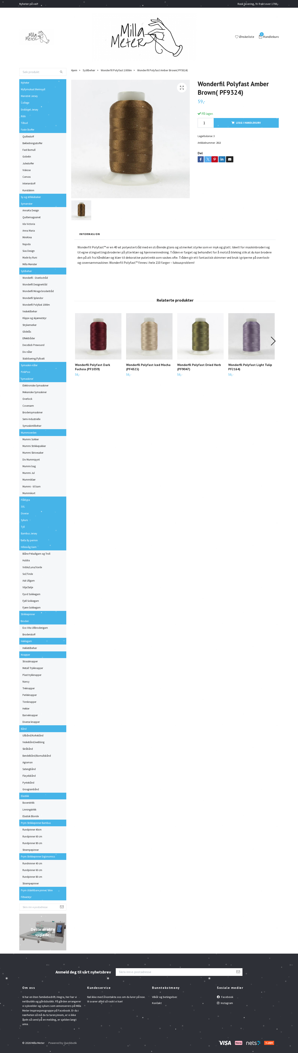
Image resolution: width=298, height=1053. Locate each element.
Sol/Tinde (28, 573)
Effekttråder (29, 338)
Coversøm (28, 405)
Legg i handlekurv (248, 122)
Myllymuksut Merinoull (33, 89)
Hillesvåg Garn (28, 547)
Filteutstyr (26, 897)
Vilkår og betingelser (164, 997)
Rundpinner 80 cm (32, 843)
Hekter (26, 708)
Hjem (74, 70)
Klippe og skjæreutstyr (34, 318)
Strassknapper (30, 661)
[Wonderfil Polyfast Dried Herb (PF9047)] (200, 336)
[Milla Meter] (36, 37)
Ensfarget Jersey (29, 109)
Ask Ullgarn (29, 580)
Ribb (23, 116)
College (25, 102)
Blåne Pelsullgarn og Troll (36, 553)
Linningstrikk (29, 809)
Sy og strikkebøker (31, 197)
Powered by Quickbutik (62, 1043)
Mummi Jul (29, 472)
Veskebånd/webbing (33, 742)
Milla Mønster (30, 264)
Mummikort (29, 493)
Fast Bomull (29, 149)
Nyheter (25, 82)
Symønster (26, 203)
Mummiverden (28, 432)
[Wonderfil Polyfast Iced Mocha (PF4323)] (149, 336)
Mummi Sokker (31, 439)
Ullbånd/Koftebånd (33, 735)
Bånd (24, 728)
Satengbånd (29, 769)
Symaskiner (27, 378)
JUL (23, 506)
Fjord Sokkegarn (31, 594)
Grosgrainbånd (31, 789)
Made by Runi (30, 257)
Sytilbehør (26, 271)
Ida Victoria (29, 223)
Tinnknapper (29, 701)
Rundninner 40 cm (32, 863)
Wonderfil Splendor (33, 298)
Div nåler (27, 351)
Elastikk (25, 796)
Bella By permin (29, 540)
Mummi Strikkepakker (34, 446)
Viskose (27, 170)
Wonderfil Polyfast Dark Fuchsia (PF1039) (92, 367)
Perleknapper (30, 695)
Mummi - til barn (32, 486)
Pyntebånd (28, 782)
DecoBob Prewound (33, 345)
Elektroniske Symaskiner (35, 385)
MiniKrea (27, 237)
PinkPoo (25, 371)
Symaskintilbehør (32, 425)
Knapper (25, 654)
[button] (273, 341)
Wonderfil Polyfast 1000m (36, 304)
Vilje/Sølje (28, 587)
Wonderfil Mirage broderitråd (38, 291)
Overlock (27, 398)
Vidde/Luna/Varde (32, 567)
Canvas (27, 176)
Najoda (27, 244)
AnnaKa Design (31, 210)
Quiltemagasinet (32, 217)
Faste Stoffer (27, 129)
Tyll (23, 526)
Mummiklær (29, 479)
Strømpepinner (31, 849)
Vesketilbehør (30, 311)
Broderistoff (29, 634)
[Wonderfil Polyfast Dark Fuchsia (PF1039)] (98, 336)
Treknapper (29, 688)
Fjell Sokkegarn (31, 600)
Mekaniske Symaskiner (35, 392)
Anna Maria (29, 230)
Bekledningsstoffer (32, 143)
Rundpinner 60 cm (32, 836)
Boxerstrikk (28, 802)
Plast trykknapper (32, 674)
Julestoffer (28, 163)
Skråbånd (28, 748)
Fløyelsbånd (29, 775)
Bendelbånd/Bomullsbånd (37, 755)
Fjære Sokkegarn (32, 607)
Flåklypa (25, 499)
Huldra (26, 560)
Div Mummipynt (31, 459)
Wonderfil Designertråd (35, 284)
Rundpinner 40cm (32, 829)
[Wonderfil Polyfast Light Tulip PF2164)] (251, 336)
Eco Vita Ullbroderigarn (35, 627)
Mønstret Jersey (29, 96)
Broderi (25, 621)
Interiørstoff (29, 183)
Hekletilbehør (30, 648)
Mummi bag (29, 466)
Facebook (227, 997)
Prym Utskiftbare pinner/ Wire (37, 890)
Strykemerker (29, 325)
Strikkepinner (28, 614)
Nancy (26, 681)
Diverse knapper (31, 721)
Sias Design (29, 250)
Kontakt (157, 1003)
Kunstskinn (28, 190)
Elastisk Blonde (31, 816)
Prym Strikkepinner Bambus (36, 822)
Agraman (28, 762)
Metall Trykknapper (33, 668)
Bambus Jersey (29, 533)
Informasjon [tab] (89, 234)
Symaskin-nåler (29, 365)
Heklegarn (26, 641)
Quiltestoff (28, 136)
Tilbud (24, 122)
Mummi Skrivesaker (33, 452)
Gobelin (27, 156)
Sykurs (24, 520)
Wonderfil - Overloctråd (35, 277)
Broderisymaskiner (33, 412)
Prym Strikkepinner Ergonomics (38, 856)
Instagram (226, 1003)
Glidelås (27, 331)
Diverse (25, 513)
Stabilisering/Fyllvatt (34, 358)
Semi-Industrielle (31, 419)
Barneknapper (30, 715)
